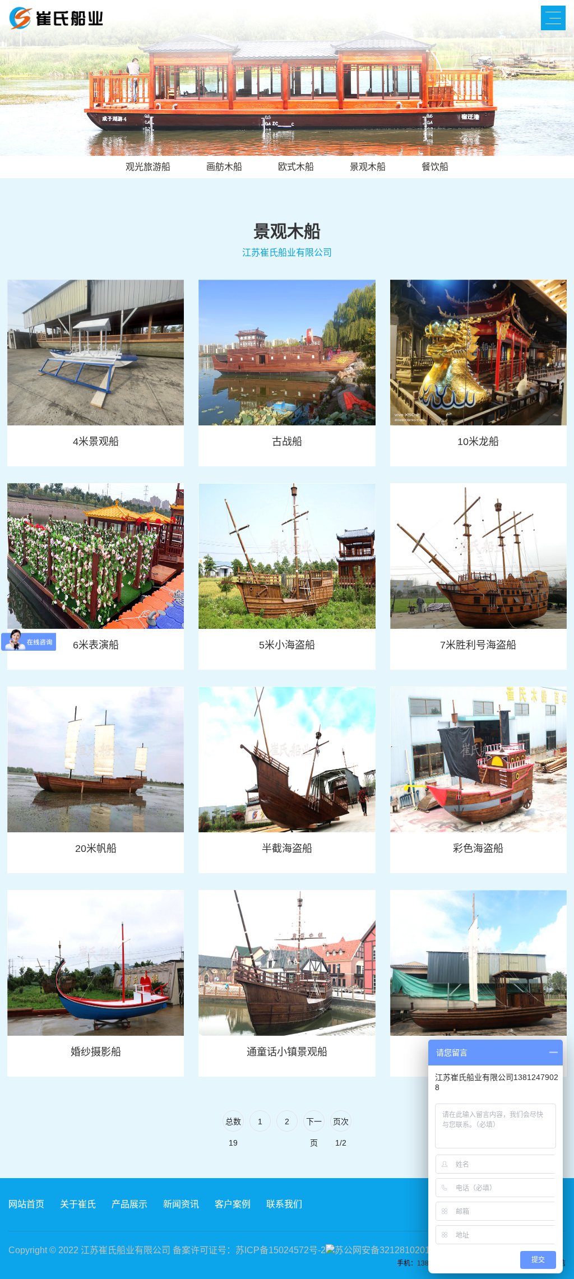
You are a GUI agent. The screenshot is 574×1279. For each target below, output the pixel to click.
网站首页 (26, 1204)
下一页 (314, 1124)
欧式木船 (296, 167)
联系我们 (284, 1204)
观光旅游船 (148, 167)
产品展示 (129, 1204)
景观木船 (368, 167)
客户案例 (233, 1204)
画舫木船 (224, 167)
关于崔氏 (78, 1204)
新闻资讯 (181, 1204)
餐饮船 (435, 167)
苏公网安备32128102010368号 (397, 1250)
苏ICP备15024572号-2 (280, 1250)
